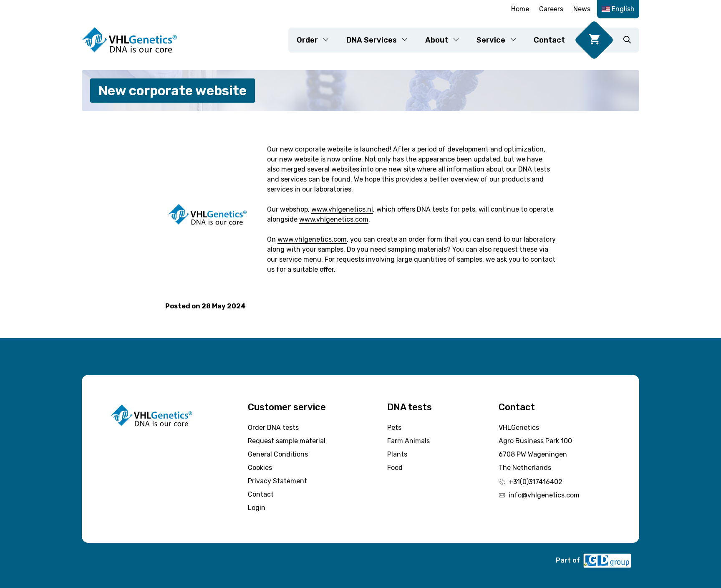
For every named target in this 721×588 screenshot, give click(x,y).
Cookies (260, 468)
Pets (394, 428)
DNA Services (371, 40)
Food (395, 468)
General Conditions (278, 454)
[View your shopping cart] (594, 40)
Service (490, 40)
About (436, 40)
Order (307, 40)
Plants (397, 454)
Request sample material (286, 441)
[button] (627, 40)
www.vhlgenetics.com (333, 219)
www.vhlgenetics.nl (342, 209)
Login (256, 508)
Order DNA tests (273, 428)
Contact (549, 40)
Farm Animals (408, 441)
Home (520, 9)
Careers (551, 9)
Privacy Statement (277, 481)
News (581, 9)
